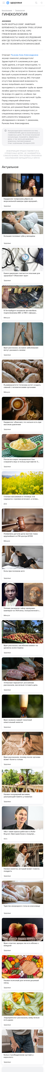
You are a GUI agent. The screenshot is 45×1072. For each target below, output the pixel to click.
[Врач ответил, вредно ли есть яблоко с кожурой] (22, 935)
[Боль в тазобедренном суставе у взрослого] (22, 1047)
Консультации (7, 10)
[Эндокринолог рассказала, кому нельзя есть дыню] (22, 1009)
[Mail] (7, 3)
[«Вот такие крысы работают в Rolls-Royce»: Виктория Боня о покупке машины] (22, 823)
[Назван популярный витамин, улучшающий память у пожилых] (22, 786)
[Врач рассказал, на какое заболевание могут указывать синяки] (22, 339)
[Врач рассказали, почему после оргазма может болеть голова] (22, 749)
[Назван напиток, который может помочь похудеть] (22, 860)
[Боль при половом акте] (22, 563)
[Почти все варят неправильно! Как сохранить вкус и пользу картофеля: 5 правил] (22, 451)
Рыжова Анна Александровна (24, 55)
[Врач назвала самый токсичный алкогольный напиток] (22, 712)
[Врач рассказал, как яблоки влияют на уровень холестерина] (22, 637)
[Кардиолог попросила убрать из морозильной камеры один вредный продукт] (22, 191)
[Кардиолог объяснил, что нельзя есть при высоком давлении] (22, 414)
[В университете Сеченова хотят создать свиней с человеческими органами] (22, 377)
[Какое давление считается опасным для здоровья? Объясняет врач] (22, 265)
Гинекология (20, 10)
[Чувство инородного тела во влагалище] (22, 898)
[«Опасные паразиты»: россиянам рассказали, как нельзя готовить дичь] (22, 674)
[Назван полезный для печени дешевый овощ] (22, 972)
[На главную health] (15, 3)
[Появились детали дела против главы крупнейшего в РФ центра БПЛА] (22, 525)
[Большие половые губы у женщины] (22, 228)
